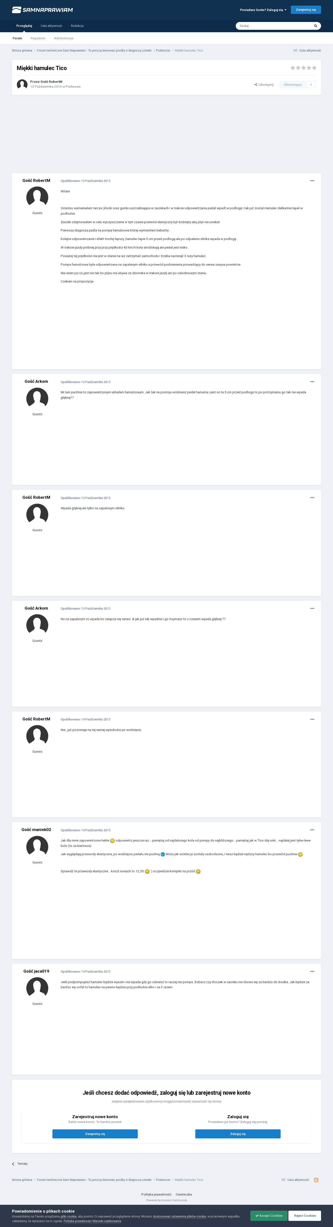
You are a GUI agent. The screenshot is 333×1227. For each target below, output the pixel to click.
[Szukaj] (315, 26)
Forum (17, 38)
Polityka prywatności (156, 1194)
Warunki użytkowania (106, 1221)
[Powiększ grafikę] (112, 840)
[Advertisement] (166, 134)
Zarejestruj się (306, 9)
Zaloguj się (238, 1134)
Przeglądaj (24, 26)
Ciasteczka (184, 1194)
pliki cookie (69, 1216)
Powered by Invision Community (166, 1200)
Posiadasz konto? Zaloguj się (262, 10)
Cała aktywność (51, 26)
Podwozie (73, 86)
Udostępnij (265, 84)
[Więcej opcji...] (312, 181)
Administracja (63, 38)
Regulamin (38, 38)
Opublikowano (85, 181)
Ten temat (297, 25)
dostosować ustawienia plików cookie (179, 1216)
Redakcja (77, 26)
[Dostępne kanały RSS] (316, 1180)
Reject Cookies (305, 1215)
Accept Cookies (271, 1215)
